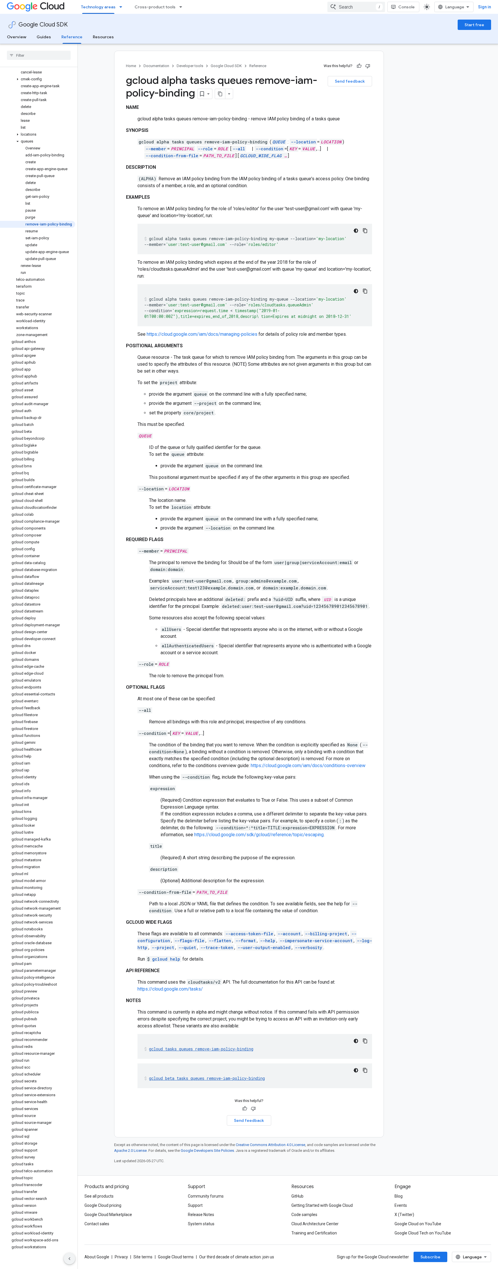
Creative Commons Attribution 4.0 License (270, 1145)
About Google (96, 1257)
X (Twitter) (404, 1214)
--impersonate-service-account (316, 940)
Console (406, 7)
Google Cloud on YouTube (418, 1223)
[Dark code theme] (356, 230)
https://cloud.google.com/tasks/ (170, 989)
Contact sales (96, 1223)
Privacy (121, 1257)
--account (289, 933)
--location (303, 142)
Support (195, 1205)
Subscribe (430, 1256)
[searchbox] (39, 55)
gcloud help (166, 959)
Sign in (484, 7)
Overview (16, 36)
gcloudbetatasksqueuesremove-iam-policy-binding (207, 1078)
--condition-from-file (172, 155)
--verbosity (308, 947)
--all (239, 148)
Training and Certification (314, 1233)
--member (156, 148)
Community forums (206, 1196)
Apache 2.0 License (130, 1150)
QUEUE (278, 142)
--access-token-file (249, 933)
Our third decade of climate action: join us (236, 1257)
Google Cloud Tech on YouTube (423, 1233)
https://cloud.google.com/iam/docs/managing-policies (202, 334)
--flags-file (189, 940)
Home (131, 66)
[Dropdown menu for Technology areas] (122, 7)
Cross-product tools (155, 7)
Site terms (142, 1257)
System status (201, 1223)
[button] (37, 79)
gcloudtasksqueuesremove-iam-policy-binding (201, 1049)
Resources (103, 36)
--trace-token (216, 947)
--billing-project (326, 933)
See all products (99, 1196)
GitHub (297, 1196)
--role (205, 148)
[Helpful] (359, 66)
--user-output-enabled (263, 947)
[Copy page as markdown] (220, 94)
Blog (399, 1196)
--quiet (187, 947)
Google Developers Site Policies (207, 1150)
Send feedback (350, 81)
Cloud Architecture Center (315, 1223)
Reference (71, 36)
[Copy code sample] (365, 230)
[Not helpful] (367, 66)
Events (401, 1205)
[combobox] (356, 7)
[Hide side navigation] (69, 1258)
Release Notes (201, 1214)
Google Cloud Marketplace (108, 1214)
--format (245, 940)
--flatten (220, 940)
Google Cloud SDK (43, 24)
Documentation (156, 66)
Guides (44, 36)
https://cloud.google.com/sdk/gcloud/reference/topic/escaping (259, 834)
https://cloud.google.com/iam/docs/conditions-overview (308, 765)
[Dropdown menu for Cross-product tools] (182, 7)
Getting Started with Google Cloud (322, 1205)
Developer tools (190, 66)
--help (267, 940)
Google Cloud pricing (102, 1205)
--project (163, 947)
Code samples (304, 1214)
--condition (269, 148)
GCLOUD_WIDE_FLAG (261, 155)
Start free (474, 24)
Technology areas (98, 7)
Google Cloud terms (176, 1257)
